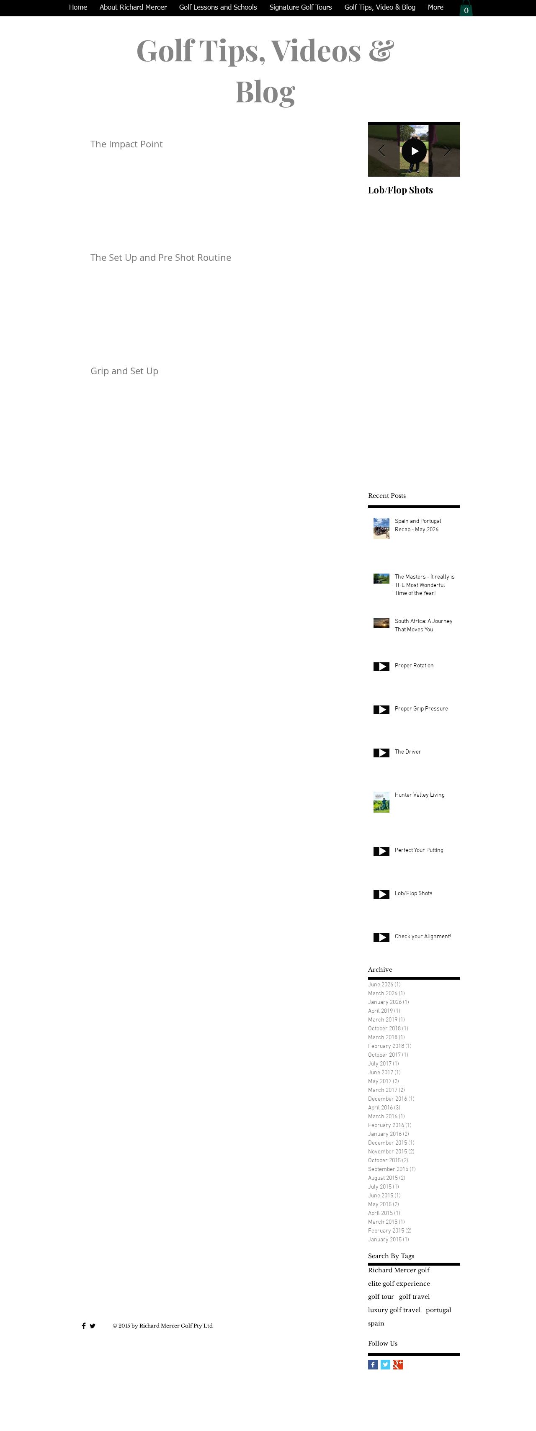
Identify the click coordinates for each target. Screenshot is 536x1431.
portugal (438, 1310)
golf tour (381, 1296)
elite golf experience (399, 1283)
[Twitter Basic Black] (92, 1326)
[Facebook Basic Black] (83, 1326)
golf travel (414, 1296)
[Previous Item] (381, 150)
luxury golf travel (394, 1310)
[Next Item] (447, 150)
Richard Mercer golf (399, 1270)
